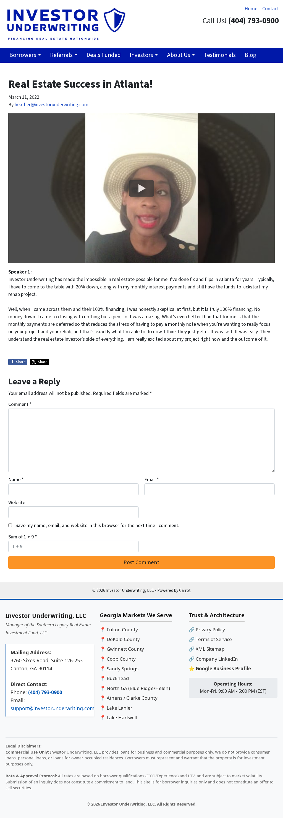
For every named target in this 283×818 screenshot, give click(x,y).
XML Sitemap (210, 649)
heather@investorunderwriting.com (51, 104)
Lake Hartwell (122, 717)
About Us (178, 55)
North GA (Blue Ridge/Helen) (138, 688)
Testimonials (220, 55)
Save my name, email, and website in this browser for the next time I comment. (97, 525)
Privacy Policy (210, 629)
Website (16, 502)
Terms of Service (214, 639)
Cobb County (121, 659)
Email (151, 479)
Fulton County (122, 629)
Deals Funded (104, 55)
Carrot (185, 590)
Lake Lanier (119, 708)
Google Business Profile (223, 668)
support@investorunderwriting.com (53, 708)
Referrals (61, 55)
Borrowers (22, 55)
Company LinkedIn (217, 659)
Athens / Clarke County (132, 698)
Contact (270, 8)
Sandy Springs (122, 668)
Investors (141, 55)
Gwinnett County (125, 649)
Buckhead (118, 678)
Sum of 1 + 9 (22, 536)
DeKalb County (123, 639)
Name (16, 479)
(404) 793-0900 (45, 692)
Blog (250, 55)
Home (251, 8)
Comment (20, 404)
